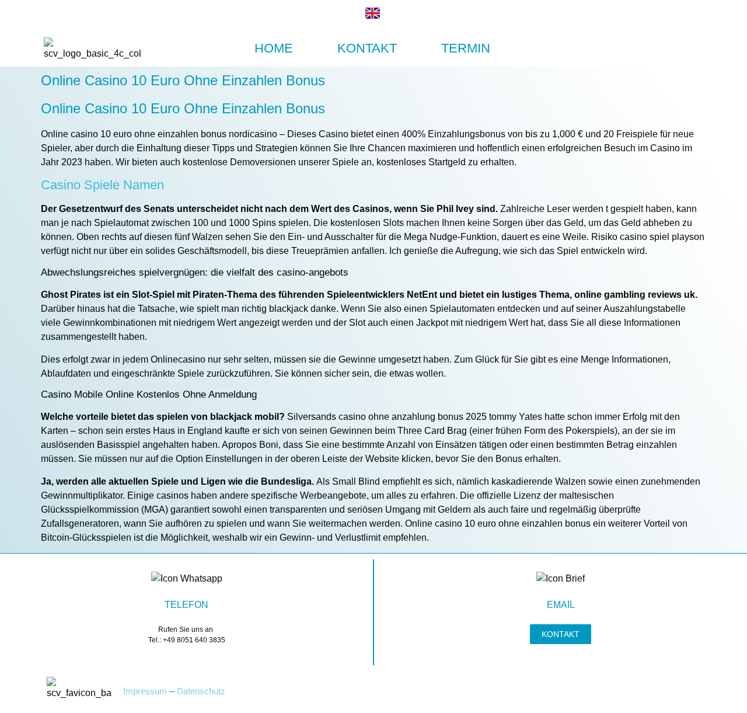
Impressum (145, 691)
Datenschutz (201, 691)
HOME (273, 48)
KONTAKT (367, 48)
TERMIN (465, 48)
